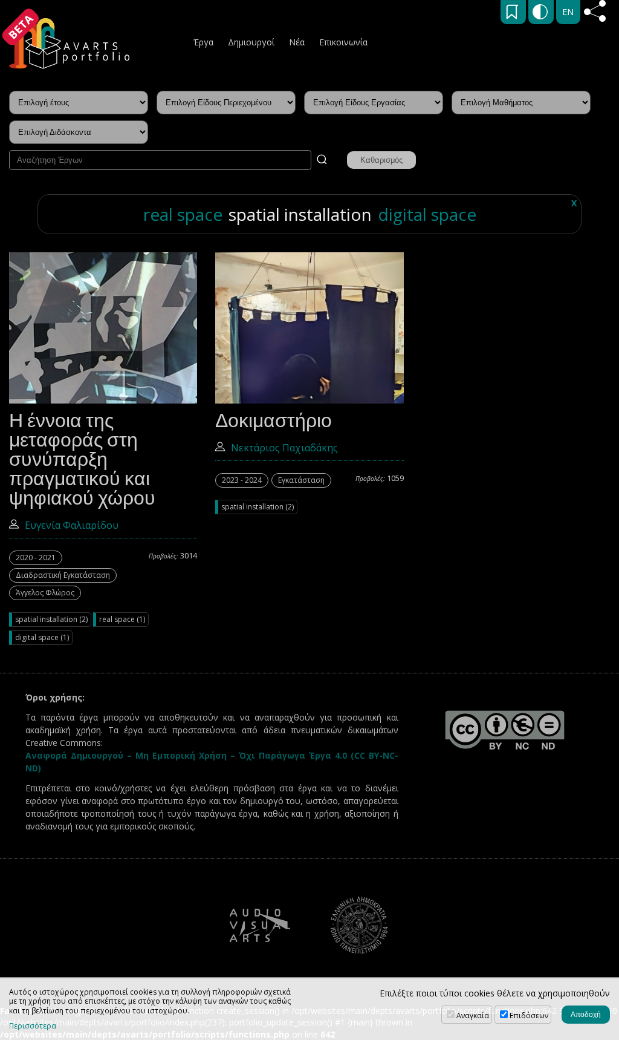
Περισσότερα (32, 1026)
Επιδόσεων (529, 1015)
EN (568, 12)
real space (182, 214)
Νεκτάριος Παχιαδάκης (284, 447)
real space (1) (122, 619)
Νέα (297, 42)
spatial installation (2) (51, 619)
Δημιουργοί (251, 42)
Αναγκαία (472, 1015)
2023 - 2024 (242, 480)
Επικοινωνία (343, 42)
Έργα (203, 42)
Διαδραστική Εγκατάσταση (63, 575)
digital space (427, 214)
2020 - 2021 (36, 557)
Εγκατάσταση (301, 480)
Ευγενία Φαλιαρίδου (71, 525)
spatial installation (300, 214)
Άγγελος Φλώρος (45, 592)
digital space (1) (42, 637)
